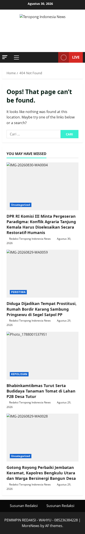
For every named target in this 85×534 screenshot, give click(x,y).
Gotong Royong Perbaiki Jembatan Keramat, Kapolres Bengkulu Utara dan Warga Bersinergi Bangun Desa (41, 473)
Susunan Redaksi (24, 505)
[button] (4, 57)
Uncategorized (20, 205)
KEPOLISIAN (19, 374)
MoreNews (30, 525)
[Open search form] (52, 57)
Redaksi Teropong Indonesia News (30, 239)
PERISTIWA (18, 292)
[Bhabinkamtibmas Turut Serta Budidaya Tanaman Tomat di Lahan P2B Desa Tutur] (42, 356)
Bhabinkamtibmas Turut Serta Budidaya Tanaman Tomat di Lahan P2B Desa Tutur (41, 391)
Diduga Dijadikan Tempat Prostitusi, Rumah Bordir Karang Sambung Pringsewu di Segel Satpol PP (41, 309)
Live (76, 57)
